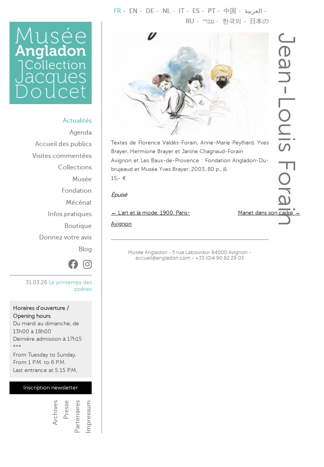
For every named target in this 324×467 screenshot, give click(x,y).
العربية (253, 11)
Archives (55, 412)
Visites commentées (62, 155)
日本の (259, 21)
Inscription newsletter (50, 388)
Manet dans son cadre (269, 213)
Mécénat (79, 202)
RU (190, 21)
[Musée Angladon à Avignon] (50, 66)
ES (196, 11)
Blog (85, 249)
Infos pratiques (70, 214)
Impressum (88, 416)
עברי (208, 21)
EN (133, 11)
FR (117, 11)
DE (150, 11)
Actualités (77, 120)
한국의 (231, 21)
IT (181, 11)
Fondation (77, 190)
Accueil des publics (63, 144)
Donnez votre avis (65, 237)
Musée (82, 179)
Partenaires (77, 416)
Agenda (81, 132)
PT (211, 11)
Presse (66, 409)
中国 (230, 11)
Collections (75, 167)
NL (166, 11)
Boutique (78, 226)
